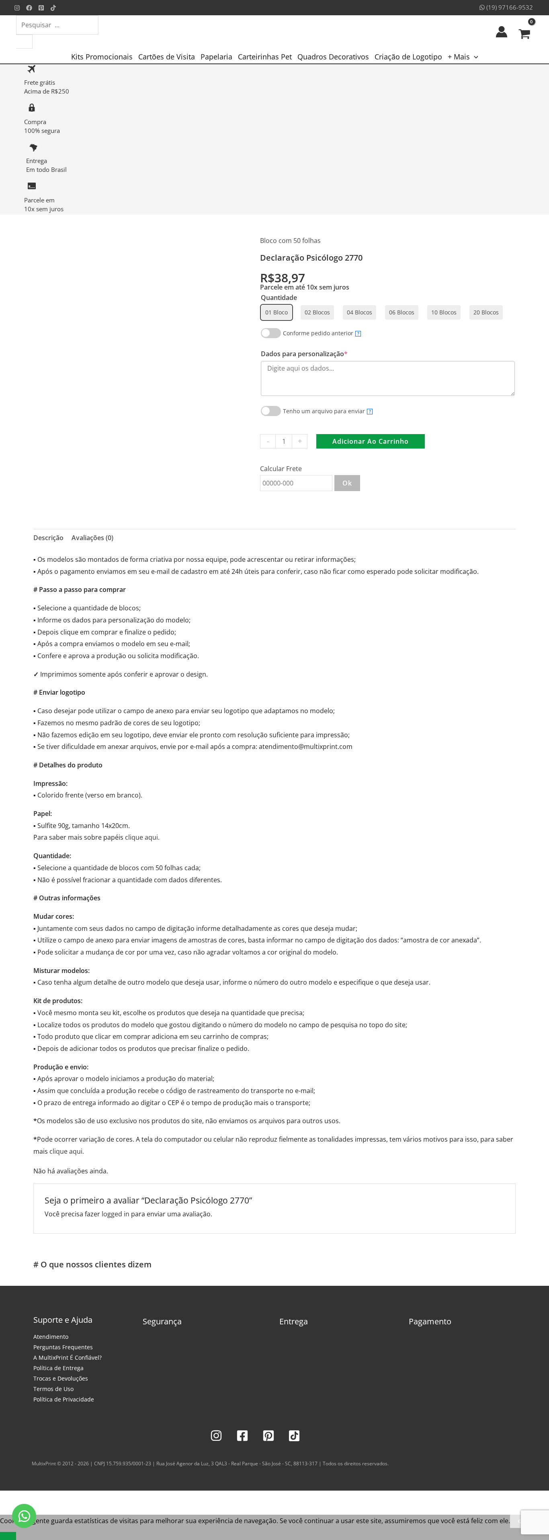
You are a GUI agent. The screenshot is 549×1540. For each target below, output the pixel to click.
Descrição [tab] (48, 537)
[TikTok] (53, 8)
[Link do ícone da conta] (502, 32)
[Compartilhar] (43, 1499)
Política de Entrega (58, 1368)
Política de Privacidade (63, 1399)
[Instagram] (17, 8)
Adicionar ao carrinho (370, 441)
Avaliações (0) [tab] (92, 537)
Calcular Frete (281, 468)
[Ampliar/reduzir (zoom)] (8, 1499)
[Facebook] (29, 8)
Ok (347, 483)
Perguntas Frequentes (63, 1347)
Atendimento (50, 1336)
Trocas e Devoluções (60, 1378)
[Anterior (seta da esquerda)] (8, 1511)
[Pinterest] (41, 8)
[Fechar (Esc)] (61, 1499)
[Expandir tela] (26, 1499)
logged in (115, 1214)
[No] (8, 1536)
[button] (474, 57)
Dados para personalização (319, 354)
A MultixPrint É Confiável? (67, 1357)
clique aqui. (142, 837)
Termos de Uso (53, 1389)
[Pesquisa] (24, 42)
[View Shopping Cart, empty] (524, 31)
